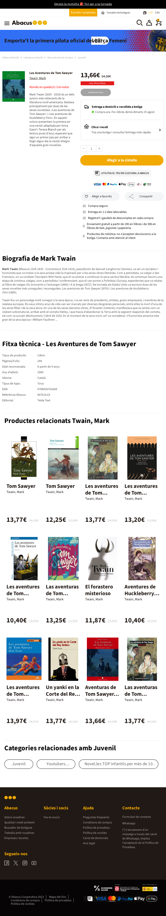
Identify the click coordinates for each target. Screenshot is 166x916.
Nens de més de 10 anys (60, 57)
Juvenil (82, 57)
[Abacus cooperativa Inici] (30, 25)
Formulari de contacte (136, 817)
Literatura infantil (33, 57)
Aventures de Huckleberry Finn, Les (140, 593)
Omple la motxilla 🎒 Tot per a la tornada (83, 4)
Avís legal (89, 843)
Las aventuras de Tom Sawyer (62, 593)
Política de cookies (95, 833)
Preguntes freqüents (96, 817)
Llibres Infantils (10, 57)
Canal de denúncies (95, 838)
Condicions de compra (97, 822)
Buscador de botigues (18, 828)
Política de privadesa (96, 828)
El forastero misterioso (99, 590)
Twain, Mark (37, 78)
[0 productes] (159, 24)
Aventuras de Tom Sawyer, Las (100, 694)
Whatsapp (128, 823)
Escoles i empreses (83, 12)
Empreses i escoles (16, 838)
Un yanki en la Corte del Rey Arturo (62, 694)
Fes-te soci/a (52, 817)
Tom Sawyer (20, 486)
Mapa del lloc (57, 897)
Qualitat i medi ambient (19, 822)
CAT (151, 12)
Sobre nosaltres (14, 817)
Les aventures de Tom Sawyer (101, 492)
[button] (149, 23)
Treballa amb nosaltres (19, 833)
